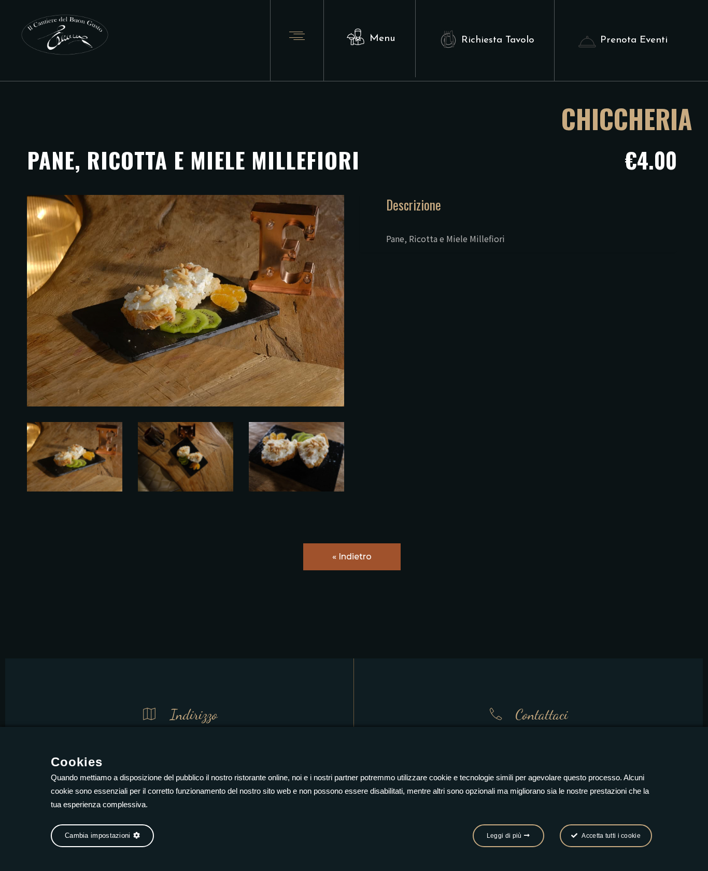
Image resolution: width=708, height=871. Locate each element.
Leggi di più (504, 835)
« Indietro (352, 556)
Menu (382, 39)
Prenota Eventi (634, 40)
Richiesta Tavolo (497, 40)
